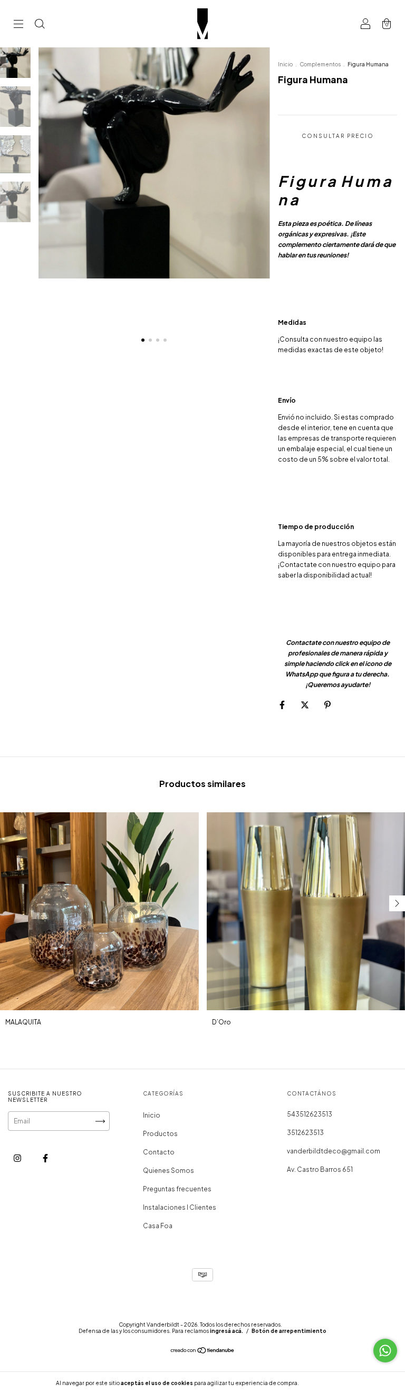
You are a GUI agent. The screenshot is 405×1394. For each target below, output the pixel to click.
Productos (160, 1134)
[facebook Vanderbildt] (45, 1158)
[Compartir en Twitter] (305, 705)
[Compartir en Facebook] (282, 705)
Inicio (285, 64)
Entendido (328, 1383)
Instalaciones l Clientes (179, 1207)
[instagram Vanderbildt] (18, 1158)
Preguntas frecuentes (177, 1189)
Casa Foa (157, 1226)
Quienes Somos (168, 1170)
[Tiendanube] (203, 1352)
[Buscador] (39, 25)
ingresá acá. (226, 1331)
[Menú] (18, 25)
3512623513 (305, 1133)
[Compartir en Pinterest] (327, 705)
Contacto (159, 1152)
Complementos (320, 64)
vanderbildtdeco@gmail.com (333, 1151)
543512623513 (309, 1114)
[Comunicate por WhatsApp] (385, 1350)
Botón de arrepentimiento (289, 1331)
